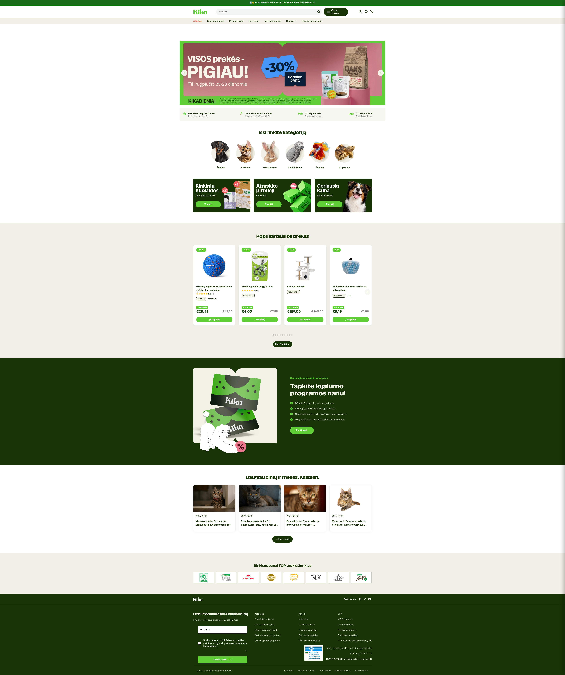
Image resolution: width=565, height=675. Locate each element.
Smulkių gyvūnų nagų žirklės (257, 286)
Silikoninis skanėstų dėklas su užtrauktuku (349, 288)
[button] (372, 12)
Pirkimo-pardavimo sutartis (268, 635)
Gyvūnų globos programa (267, 640)
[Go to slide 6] (284, 335)
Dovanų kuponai (307, 624)
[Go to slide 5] (282, 335)
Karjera (302, 613)
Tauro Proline (325, 670)
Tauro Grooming (361, 670)
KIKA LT (228, 670)
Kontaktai (303, 619)
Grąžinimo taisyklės (347, 635)
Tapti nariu (302, 430)
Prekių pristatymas (347, 629)
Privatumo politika (307, 629)
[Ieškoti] (318, 12)
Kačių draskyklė (296, 286)
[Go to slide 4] (280, 335)
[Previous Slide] (184, 73)
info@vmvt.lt (351, 658)
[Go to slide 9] (292, 335)
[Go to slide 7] (287, 335)
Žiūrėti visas (282, 539)
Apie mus (259, 613)
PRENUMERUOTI (222, 659)
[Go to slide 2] (275, 335)
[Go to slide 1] (273, 335)
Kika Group (289, 670)
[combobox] (269, 12)
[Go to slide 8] (289, 335)
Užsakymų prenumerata (266, 629)
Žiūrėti (208, 204)
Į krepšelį (214, 319)
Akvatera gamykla (342, 670)
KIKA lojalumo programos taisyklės (355, 640)
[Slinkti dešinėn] (367, 292)
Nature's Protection (307, 670)
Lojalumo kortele (346, 624)
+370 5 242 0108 (334, 658)
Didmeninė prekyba (308, 635)
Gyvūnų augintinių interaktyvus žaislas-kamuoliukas (214, 288)
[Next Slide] (381, 73)
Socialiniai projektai (264, 619)
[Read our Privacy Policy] (245, 650)
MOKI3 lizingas (345, 619)
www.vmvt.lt (365, 658)
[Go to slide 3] (277, 335)
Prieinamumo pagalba (309, 640)
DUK (340, 613)
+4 (349, 296)
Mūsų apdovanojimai (265, 624)
